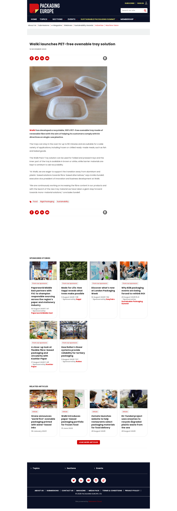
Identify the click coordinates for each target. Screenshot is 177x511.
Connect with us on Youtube (88, 480)
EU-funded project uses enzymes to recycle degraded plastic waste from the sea (132, 422)
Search (145, 10)
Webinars (68, 25)
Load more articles (88, 442)
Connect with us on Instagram (95, 480)
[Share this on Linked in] (42, 58)
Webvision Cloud (95, 501)
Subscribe (129, 3)
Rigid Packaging (47, 201)
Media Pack (94, 490)
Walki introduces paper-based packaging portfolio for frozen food (72, 420)
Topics (36, 468)
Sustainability (63, 201)
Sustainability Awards (83, 25)
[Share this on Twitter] (37, 58)
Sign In (140, 3)
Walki (32, 130)
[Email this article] (47, 58)
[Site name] (45, 12)
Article (34, 412)
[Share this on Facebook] (32, 58)
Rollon (79, 361)
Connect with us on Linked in (81, 480)
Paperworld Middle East (42, 313)
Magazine (81, 490)
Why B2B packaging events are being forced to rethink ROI (133, 290)
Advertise (99, 25)
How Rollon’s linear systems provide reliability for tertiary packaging (73, 351)
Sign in (72, 53)
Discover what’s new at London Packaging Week (103, 290)
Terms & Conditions (112, 490)
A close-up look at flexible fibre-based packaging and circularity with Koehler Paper (42, 353)
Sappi (78, 299)
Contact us (67, 490)
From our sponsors (39, 283)
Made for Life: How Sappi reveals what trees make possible (72, 290)
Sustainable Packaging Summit (132, 302)
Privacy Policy (132, 490)
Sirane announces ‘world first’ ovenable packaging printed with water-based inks (43, 422)
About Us (32, 25)
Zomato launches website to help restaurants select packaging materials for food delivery (103, 422)
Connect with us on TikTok (103, 480)
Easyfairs (110, 299)
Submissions (43, 25)
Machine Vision (112, 25)
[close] (85, 57)
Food (35, 201)
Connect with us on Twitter (73, 480)
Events (99, 468)
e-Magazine (56, 25)
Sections (71, 468)
